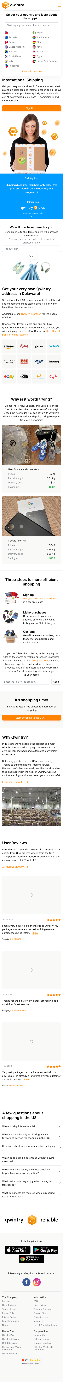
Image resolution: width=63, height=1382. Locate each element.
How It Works (40, 1305)
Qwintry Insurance (31, 313)
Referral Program (42, 1339)
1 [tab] (31, 216)
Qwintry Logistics (42, 1343)
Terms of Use (9, 1309)
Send (31, 256)
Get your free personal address (40, 598)
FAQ (36, 1301)
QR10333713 (15, 939)
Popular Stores (41, 1313)
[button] (59, 5)
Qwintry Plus (8, 1335)
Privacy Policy (9, 1317)
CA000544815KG (18, 1010)
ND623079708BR (16, 1086)
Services (6, 1301)
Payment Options (42, 1309)
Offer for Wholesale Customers (43, 1348)
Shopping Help (41, 660)
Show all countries (31, 71)
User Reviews (9, 1305)
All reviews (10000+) (13, 866)
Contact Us (39, 1335)
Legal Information (10, 1321)
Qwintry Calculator (11, 1339)
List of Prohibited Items (45, 1325)
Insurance (38, 1321)
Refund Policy (9, 1313)
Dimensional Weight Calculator (12, 1348)
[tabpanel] (31, 196)
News (5, 1325)
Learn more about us (13, 782)
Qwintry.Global (9, 1353)
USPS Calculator (10, 1343)
